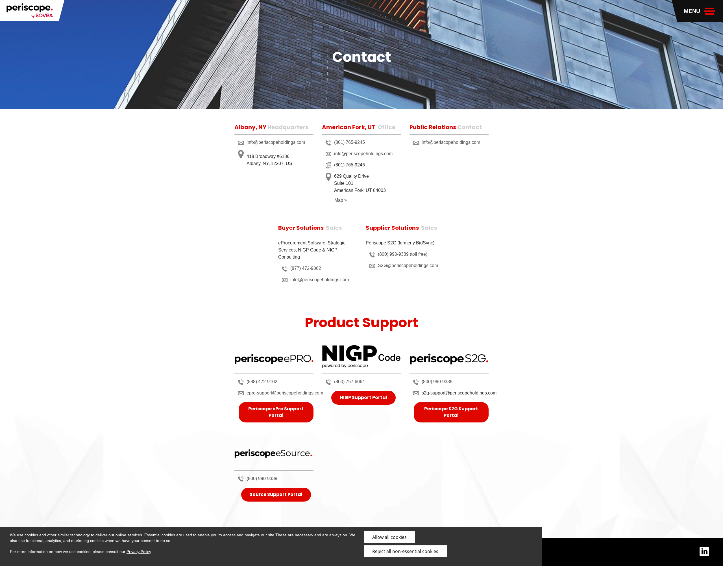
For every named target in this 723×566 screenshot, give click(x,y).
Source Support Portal (276, 494)
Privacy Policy (139, 551)
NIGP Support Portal (363, 397)
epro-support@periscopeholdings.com (285, 393)
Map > (340, 200)
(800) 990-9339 (437, 381)
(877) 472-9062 (305, 268)
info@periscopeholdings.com (276, 142)
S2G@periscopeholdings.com (408, 265)
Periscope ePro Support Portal (276, 411)
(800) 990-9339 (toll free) (402, 254)
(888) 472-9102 (262, 381)
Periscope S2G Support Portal (451, 411)
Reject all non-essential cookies (405, 551)
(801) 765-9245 (349, 142)
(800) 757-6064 (349, 381)
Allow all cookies (389, 537)
